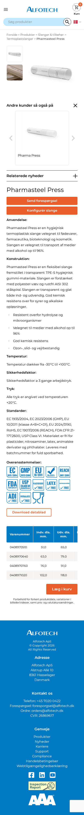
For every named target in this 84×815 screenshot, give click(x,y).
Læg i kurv (62, 589)
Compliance (42, 756)
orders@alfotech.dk (47, 711)
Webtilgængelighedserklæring (42, 766)
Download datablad (29, 512)
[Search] (67, 22)
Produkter (27, 35)
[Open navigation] (13, 9)
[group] (42, 138)
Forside (12, 35)
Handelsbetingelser (42, 761)
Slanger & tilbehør (51, 35)
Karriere (42, 746)
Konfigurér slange (42, 210)
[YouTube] (52, 775)
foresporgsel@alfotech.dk (53, 706)
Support (42, 751)
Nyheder (42, 742)
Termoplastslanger (20, 39)
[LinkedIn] (42, 775)
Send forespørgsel (42, 201)
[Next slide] (73, 138)
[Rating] (42, 799)
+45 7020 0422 (49, 701)
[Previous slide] (11, 138)
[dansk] (77, 22)
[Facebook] (31, 775)
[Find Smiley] (42, 785)
